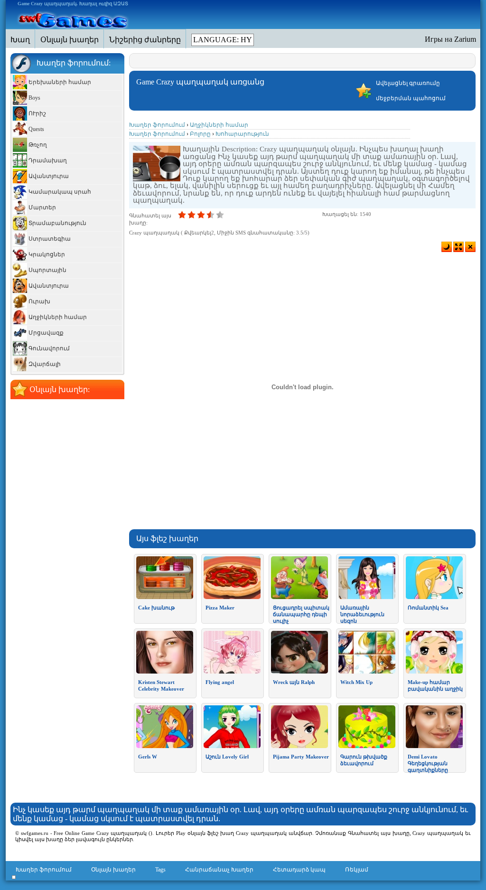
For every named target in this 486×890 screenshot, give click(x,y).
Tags (160, 869)
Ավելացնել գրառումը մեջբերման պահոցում (411, 91)
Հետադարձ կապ (299, 869)
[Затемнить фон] (446, 247)
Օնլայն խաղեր (113, 869)
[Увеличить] (458, 247)
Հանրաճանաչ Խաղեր (219, 869)
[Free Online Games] (74, 19)
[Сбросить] (470, 247)
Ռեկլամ (356, 869)
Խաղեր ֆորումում (44, 869)
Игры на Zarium (450, 39)
